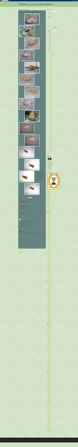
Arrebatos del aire (50, 409)
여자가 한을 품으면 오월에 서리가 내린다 (50, 215)
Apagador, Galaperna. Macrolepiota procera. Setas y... (51, 114)
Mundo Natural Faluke (50, 200)
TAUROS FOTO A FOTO (50, 331)
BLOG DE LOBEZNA (49, 237)
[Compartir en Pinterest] (31, 197)
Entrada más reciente (21, 250)
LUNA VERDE (50, 278)
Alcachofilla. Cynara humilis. (50, 57)
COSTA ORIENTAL (50, 310)
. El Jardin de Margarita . (49, 295)
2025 (49, 34)
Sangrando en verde (49, 228)
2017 (49, 44)
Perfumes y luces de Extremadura (35, 4)
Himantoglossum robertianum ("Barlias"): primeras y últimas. (50, 305)
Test (48, 349)
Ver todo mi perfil (50, 169)
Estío (48, 247)
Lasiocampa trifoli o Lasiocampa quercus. (51, 106)
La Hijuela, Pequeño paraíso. (50, 337)
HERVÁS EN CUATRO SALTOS (49, 256)
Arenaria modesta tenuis (50, 201)
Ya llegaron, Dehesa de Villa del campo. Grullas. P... (50, 66)
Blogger (53, 440)
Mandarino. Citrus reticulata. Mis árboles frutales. (50, 110)
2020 (49, 40)
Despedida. (49, 413)
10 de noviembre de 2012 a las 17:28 (30, 204)
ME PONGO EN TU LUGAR (50, 427)
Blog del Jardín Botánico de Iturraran (50, 348)
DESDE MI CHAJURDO (49, 269)
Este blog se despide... (49, 432)
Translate (53, 12)
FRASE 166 (49, 243)
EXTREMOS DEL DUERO (49, 218)
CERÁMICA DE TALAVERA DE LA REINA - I (50, 379)
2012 (49, 50)
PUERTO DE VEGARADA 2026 (50, 266)
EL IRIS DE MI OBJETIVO (50, 377)
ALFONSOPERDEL (50, 435)
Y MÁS (49, 279)
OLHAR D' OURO (49, 313)
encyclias (49, 418)
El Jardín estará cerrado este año (49, 296)
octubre (50, 139)
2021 (49, 39)
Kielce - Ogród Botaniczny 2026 (49, 225)
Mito (48, 323)
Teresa (22, 231)
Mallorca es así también (50, 208)
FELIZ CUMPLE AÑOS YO (50, 402)
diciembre (50, 51)
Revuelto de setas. (50, 78)
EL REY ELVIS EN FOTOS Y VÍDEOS (50, 389)
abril (49, 147)
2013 (49, 49)
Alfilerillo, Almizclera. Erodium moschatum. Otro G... (50, 122)
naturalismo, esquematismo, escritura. (49, 220)
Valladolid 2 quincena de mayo (50, 393)
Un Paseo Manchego (49, 196)
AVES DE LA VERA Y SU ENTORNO (49, 387)
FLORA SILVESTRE (49, 291)
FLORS (49, 260)
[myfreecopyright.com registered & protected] (53, 14)
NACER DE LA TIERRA (50, 362)
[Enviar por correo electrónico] (28, 197)
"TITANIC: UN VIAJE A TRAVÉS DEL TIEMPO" (50, 239)
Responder (22, 209)
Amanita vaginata (50, 276)
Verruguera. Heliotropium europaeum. (51, 76)
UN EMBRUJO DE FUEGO (50, 409)
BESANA (49, 426)
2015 (49, 46)
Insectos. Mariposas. (24, 198)
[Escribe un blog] (29, 197)
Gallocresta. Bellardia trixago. (50, 97)
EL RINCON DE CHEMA (50, 367)
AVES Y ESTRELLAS (49, 396)
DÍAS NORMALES (50, 300)
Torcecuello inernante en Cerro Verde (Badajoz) (50, 271)
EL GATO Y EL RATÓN (49, 332)
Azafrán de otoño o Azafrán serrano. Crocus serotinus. (51, 118)
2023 (49, 36)
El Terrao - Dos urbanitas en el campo (50, 353)
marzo (50, 148)
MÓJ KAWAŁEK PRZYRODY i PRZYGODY (50, 326)
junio (50, 144)
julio (49, 143)
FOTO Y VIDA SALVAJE (50, 309)
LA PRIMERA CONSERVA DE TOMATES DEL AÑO (50, 252)
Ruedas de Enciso (50, 423)
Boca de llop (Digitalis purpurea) (50, 261)
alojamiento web (49, 27)
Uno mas (49, 374)
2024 (49, 35)
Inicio (33, 250)
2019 (49, 41)
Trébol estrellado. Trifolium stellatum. (50, 60)
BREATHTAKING (50, 234)
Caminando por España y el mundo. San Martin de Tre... (51, 127)
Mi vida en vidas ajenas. (50, 412)
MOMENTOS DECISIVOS (49, 264)
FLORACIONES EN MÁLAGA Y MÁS (50, 285)
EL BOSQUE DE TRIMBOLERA (50, 373)
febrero (50, 149)
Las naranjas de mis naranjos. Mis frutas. (51, 54)
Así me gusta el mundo (50, 204)
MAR (48, 405)
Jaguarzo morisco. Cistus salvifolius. (50, 100)
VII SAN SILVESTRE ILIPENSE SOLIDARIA (49, 369)
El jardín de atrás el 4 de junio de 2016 (50, 384)
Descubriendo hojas (49, 382)
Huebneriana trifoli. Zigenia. (50, 70)
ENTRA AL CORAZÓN (49, 299)
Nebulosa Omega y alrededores (50, 397)
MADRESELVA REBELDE (50, 213)
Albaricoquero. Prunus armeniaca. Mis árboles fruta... (50, 90)
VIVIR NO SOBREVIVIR (49, 401)
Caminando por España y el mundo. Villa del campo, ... (51, 103)
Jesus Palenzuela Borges (50, 335)
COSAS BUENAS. (50, 205)
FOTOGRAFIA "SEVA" (50, 358)
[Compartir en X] (30, 197)
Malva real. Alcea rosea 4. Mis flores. (51, 63)
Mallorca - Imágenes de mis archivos (50, 210)
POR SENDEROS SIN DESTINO (50, 430)
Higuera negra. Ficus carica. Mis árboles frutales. (51, 133)
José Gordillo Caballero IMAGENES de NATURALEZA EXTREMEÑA (50, 321)
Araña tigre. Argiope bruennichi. (50, 87)
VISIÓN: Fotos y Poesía (50, 246)
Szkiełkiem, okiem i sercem (50, 223)
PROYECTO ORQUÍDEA (49, 303)
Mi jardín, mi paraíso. (49, 344)
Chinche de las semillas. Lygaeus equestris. (50, 130)
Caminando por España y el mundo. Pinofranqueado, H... (51, 84)
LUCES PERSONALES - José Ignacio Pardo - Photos (50, 421)
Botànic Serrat (49, 242)
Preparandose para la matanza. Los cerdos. (51, 94)
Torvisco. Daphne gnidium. (50, 80)
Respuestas (23, 211)
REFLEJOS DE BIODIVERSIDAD (50, 275)
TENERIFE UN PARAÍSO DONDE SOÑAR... (50, 363)
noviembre (50, 52)
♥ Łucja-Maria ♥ (23, 204)
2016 (49, 45)
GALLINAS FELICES (49, 354)
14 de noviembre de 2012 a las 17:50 (28, 231)
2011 (49, 152)
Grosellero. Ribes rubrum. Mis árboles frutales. (51, 72)
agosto (50, 142)
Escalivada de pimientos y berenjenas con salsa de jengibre (50, 230)
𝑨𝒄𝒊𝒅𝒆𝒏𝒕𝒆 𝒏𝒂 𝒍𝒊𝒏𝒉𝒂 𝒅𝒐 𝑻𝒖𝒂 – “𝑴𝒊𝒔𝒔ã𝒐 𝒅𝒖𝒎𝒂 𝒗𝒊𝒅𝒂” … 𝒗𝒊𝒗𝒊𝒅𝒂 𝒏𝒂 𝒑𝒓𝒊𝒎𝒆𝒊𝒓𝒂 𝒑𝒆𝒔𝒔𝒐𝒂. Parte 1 (50, 316)
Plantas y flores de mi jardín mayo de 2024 (50, 287)
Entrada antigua (43, 250)
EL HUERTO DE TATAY (50, 250)
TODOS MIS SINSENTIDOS (50, 340)
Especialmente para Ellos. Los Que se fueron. (50, 137)
